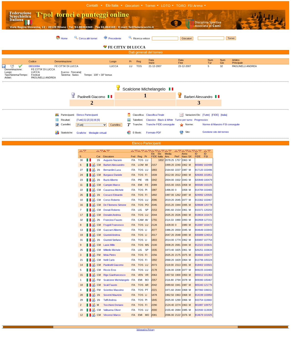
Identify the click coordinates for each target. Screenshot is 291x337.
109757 (208, 305)
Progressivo (201, 119)
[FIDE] (215, 114)
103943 (208, 230)
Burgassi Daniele (113, 175)
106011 (208, 290)
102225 (208, 185)
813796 (199, 260)
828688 (199, 205)
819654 (199, 215)
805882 (199, 164)
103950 (208, 295)
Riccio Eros (110, 270)
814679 (199, 315)
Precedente (114, 38)
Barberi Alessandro (114, 164)
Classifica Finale (155, 114)
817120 (199, 169)
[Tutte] (206, 114)
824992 (199, 195)
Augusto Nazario (113, 160)
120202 (208, 210)
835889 (199, 235)
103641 (208, 245)
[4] (95, 119)
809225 (199, 270)
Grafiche (81, 132)
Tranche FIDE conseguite (160, 124)
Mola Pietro (109, 255)
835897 (199, 240)
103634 (208, 250)
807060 (199, 290)
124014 (208, 235)
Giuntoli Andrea (112, 235)
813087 (199, 225)
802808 (199, 220)
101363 (208, 275)
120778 (208, 205)
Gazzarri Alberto (112, 230)
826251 (199, 250)
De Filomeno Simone (115, 205)
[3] (91, 119)
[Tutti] (80, 119)
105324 (208, 260)
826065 (199, 175)
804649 (199, 230)
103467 (208, 200)
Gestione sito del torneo (216, 132)
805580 (199, 185)
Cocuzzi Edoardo (113, 195)
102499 (208, 164)
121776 (208, 285)
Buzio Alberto (110, 180)
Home (64, 38)
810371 (199, 210)
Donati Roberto (112, 210)
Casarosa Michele (113, 190)
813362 (199, 200)
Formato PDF (153, 132)
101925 (208, 315)
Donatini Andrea (112, 215)
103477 (208, 255)
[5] (98, 119)
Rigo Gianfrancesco (114, 275)
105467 (208, 280)
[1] (84, 119)
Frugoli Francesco (113, 225)
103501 (208, 265)
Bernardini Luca (112, 169)
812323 (199, 245)
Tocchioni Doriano (113, 305)
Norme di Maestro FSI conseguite (221, 124)
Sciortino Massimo (113, 290)
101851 (208, 175)
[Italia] (224, 114)
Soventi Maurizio (112, 295)
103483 (208, 270)
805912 (199, 275)
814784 (199, 190)
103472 (208, 225)
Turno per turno (183, 119)
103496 (208, 169)
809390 (199, 280)
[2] (88, 119)
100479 (208, 180)
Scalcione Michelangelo (116, 280)
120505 (208, 195)
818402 (199, 265)
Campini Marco (112, 185)
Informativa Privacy (146, 329)
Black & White (165, 119)
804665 (199, 255)
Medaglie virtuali (97, 132)
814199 (199, 295)
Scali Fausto (110, 285)
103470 (208, 215)
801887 (199, 305)
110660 (208, 300)
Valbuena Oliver (112, 310)
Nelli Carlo (109, 260)
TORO (181, 5)
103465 (208, 190)
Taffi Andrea (110, 300)
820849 (199, 180)
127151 (208, 220)
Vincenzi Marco (112, 315)
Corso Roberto (111, 200)
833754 (199, 300)
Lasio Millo (109, 245)
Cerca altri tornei (88, 38)
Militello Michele (112, 250)
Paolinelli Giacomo (113, 265)
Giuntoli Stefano (112, 240)
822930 (199, 310)
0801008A (34, 66)
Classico (151, 119)
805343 (199, 285)
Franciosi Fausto (113, 220)
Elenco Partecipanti (87, 114)
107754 (208, 240)
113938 (208, 310)
